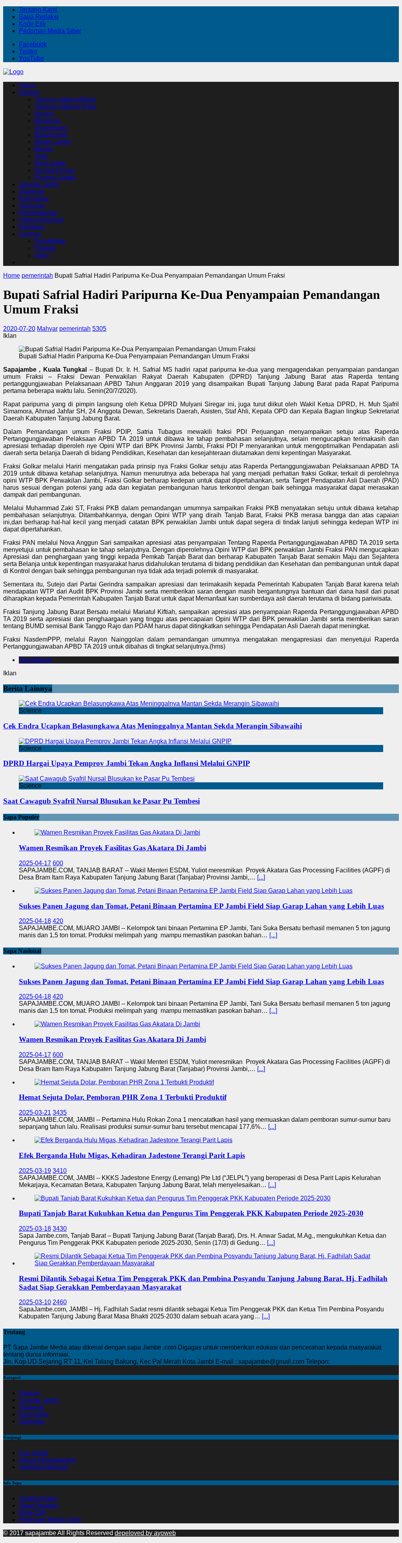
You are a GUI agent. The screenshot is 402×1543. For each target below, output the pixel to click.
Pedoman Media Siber (50, 31)
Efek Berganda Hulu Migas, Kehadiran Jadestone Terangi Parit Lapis (132, 1155)
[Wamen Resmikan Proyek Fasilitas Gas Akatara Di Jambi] (117, 832)
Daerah (29, 92)
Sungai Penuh (55, 170)
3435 (60, 1112)
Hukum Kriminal (41, 219)
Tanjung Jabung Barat (65, 99)
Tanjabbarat (35, 659)
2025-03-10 (35, 1302)
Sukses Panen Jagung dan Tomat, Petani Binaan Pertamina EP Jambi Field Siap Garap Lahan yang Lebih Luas (201, 906)
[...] (261, 877)
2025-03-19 (35, 1170)
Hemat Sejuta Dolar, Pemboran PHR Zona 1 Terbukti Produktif (123, 1097)
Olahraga (32, 205)
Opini (42, 255)
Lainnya (30, 233)
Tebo (41, 156)
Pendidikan (50, 241)
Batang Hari (51, 134)
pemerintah (75, 328)
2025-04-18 (35, 921)
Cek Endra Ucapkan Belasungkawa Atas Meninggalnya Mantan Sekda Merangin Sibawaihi (152, 726)
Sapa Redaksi (38, 16)
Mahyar (47, 328)
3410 (60, 1170)
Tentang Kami (38, 9)
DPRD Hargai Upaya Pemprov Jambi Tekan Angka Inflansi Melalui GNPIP (126, 763)
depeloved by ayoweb (145, 1533)
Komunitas (34, 198)
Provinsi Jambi (55, 177)
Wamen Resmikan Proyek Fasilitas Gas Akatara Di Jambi (112, 848)
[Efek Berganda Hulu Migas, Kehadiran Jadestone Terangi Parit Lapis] (133, 1140)
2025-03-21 (35, 1112)
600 (58, 863)
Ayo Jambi (33, 1452)
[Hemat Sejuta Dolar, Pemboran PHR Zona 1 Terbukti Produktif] (124, 1082)
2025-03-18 (35, 1228)
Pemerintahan (38, 212)
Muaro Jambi (53, 141)
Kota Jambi (50, 163)
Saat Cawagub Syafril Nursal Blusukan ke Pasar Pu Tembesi (101, 801)
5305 (99, 328)
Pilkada (45, 248)
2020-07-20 (19, 328)
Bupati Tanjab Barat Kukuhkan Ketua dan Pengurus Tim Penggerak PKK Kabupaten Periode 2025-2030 (191, 1213)
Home (27, 85)
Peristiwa (32, 226)
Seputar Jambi (39, 184)
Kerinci (44, 113)
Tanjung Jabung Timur (66, 106)
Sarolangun (51, 127)
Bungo (44, 149)
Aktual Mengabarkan (48, 1459)
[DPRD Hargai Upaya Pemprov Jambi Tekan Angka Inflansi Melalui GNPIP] (125, 741)
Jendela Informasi (43, 1467)
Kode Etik (32, 23)
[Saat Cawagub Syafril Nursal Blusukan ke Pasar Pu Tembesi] (107, 778)
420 (58, 921)
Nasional (31, 191)
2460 (60, 1302)
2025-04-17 (35, 863)
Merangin (48, 120)
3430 (60, 1228)
